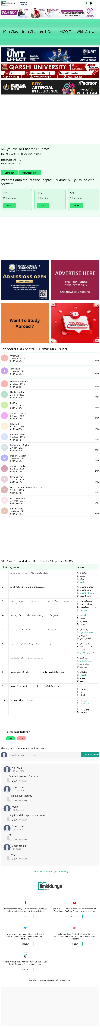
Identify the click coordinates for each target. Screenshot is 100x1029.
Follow (25, 944)
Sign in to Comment (91, 754)
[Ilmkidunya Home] (8, 3)
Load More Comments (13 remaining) (50, 871)
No (21, 738)
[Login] (91, 3)
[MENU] (97, 3)
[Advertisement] (50, 116)
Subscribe (74, 916)
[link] (24, 3)
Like (25, 916)
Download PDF (29, 172)
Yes (10, 738)
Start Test (9, 172)
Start (9, 205)
